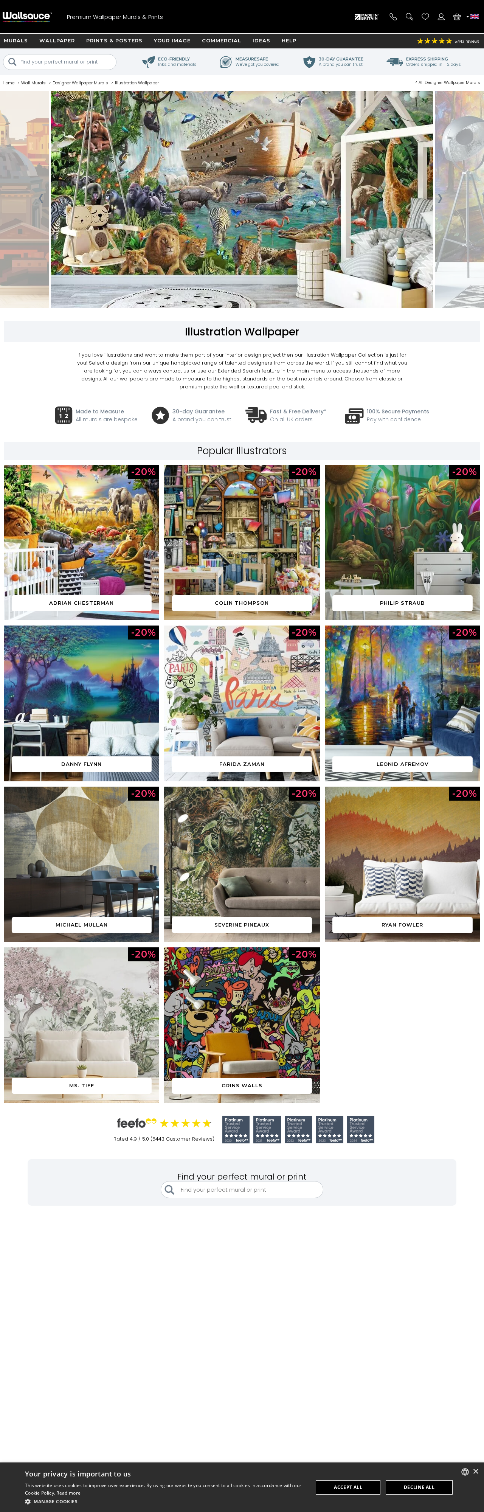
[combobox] (465, 1472)
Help (289, 40)
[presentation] (40, 200)
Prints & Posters (114, 40)
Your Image (172, 40)
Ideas (261, 40)
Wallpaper (57, 40)
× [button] (475, 1472)
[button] (165, 1501)
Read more (68, 1493)
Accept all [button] (348, 1487)
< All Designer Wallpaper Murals (447, 82)
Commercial (221, 40)
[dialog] (242, 1487)
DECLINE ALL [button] (419, 1487)
